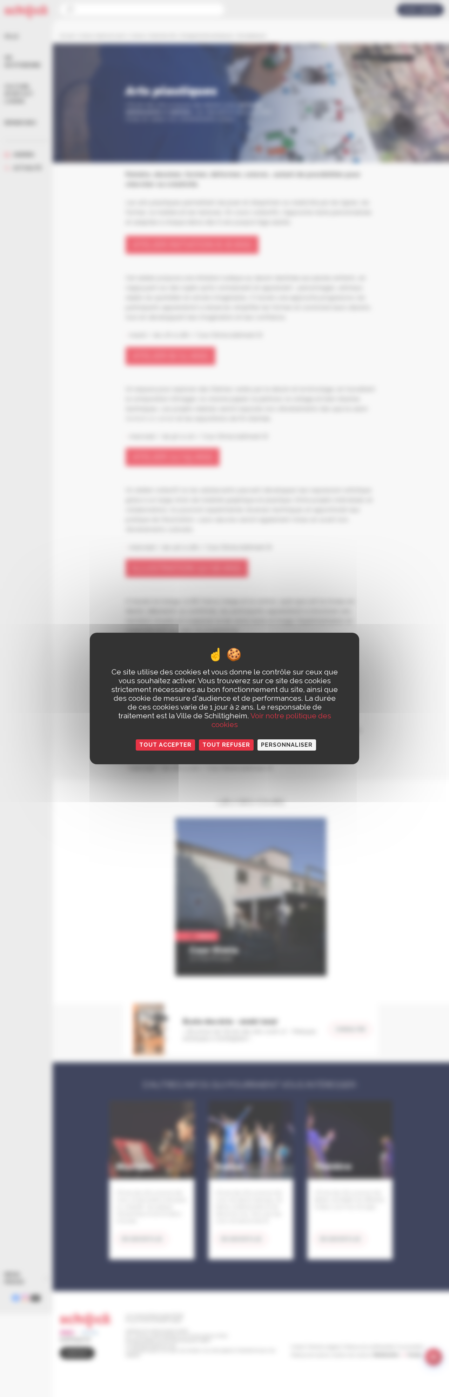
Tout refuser (226, 744)
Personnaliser (287, 744)
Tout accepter (165, 744)
